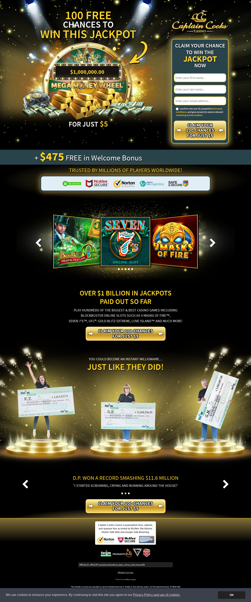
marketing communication (189, 115)
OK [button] (232, 595)
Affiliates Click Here (125, 572)
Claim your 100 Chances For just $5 (200, 130)
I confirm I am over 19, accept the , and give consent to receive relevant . (199, 112)
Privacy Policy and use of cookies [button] (156, 595)
